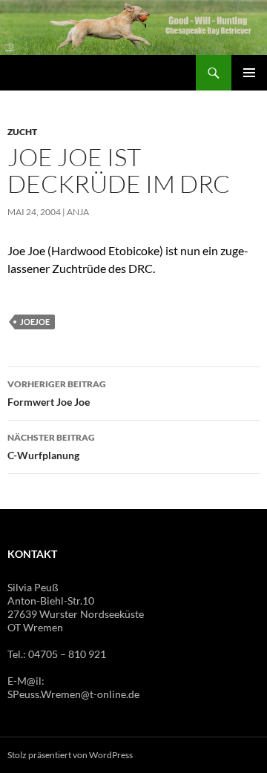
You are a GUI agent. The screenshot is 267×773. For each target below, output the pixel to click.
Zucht (22, 131)
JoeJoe (35, 321)
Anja (78, 211)
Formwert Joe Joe (56, 393)
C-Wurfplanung (51, 446)
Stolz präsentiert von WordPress (70, 754)
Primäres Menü (249, 73)
